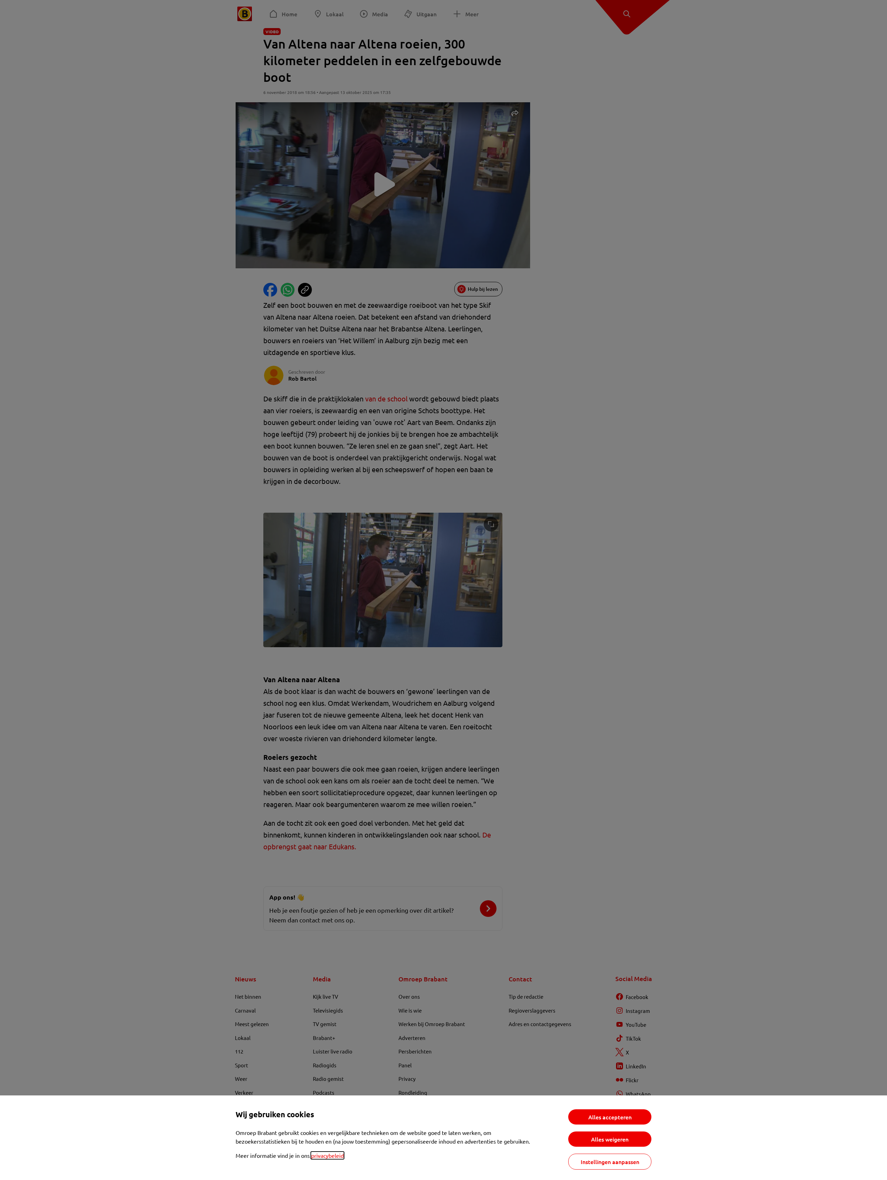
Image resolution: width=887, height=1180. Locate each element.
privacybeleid (327, 1155)
